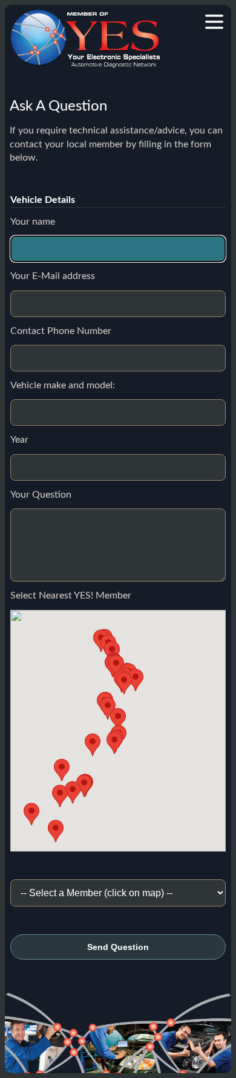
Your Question (40, 494)
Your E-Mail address (52, 276)
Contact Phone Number (60, 331)
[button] (118, 719)
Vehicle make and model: (62, 385)
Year (19, 439)
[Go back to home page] (85, 39)
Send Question (118, 947)
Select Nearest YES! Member (70, 595)
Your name (32, 221)
